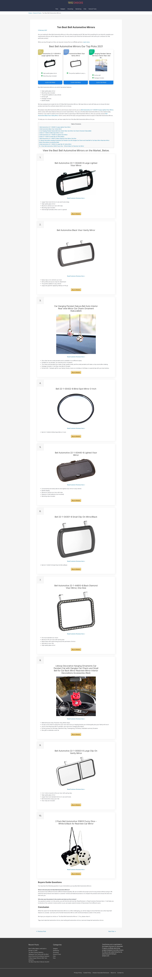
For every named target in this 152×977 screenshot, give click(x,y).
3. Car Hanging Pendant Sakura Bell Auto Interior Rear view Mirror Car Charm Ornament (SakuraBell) (65, 131)
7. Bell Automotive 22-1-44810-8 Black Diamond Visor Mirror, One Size (57, 138)
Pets (57, 9)
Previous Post (41, 931)
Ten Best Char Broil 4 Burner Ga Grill (38, 962)
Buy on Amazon (76, 213)
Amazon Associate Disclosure (101, 972)
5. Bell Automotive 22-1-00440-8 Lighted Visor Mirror (53, 134)
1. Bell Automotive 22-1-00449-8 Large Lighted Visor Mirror (55, 127)
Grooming (70, 9)
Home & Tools (92, 9)
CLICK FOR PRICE (50, 82)
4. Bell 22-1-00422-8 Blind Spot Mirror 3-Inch (51, 132)
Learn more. (86, 42)
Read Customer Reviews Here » (76, 198)
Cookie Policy (87, 972)
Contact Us (120, 972)
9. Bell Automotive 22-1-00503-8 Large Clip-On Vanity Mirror (55, 144)
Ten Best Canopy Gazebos (35, 952)
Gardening (78, 9)
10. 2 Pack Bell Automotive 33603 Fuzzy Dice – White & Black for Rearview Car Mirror (61, 146)
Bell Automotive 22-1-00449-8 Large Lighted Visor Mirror (97, 110)
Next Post (112, 931)
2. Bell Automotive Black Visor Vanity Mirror (50, 129)
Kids (85, 9)
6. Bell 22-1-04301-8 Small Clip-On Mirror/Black (51, 136)
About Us (113, 972)
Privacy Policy (78, 972)
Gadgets (62, 9)
